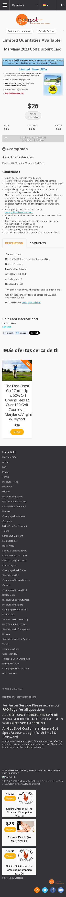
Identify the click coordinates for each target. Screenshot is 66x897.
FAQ (4, 467)
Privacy (5, 472)
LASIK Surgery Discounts (14, 560)
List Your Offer (9, 457)
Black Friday (8, 545)
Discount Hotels (10, 481)
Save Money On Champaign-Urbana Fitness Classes (16, 580)
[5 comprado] (17, 370)
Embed (23, 333)
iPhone (6, 491)
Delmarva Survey (10, 663)
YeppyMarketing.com (25, 696)
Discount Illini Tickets (12, 496)
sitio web (7, 326)
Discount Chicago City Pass (15, 599)
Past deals (7, 486)
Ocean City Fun (9, 565)
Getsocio (18, 877)
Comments (38, 243)
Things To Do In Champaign (16, 658)
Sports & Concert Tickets (14, 550)
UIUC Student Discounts (14, 501)
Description (14, 243)
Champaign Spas (10, 649)
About (5, 462)
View (17, 432)
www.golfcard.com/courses (19, 212)
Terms (5, 476)
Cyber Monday (9, 653)
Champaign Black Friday (14, 570)
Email (10, 333)
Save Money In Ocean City (15, 619)
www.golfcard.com (31, 302)
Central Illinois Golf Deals (14, 555)
